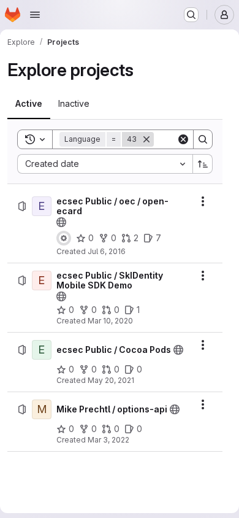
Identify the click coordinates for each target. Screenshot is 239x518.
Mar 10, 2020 (110, 320)
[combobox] (104, 164)
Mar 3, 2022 (108, 439)
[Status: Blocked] (63, 238)
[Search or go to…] (191, 14)
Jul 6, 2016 (107, 251)
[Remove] (146, 139)
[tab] (28, 103)
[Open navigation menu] (35, 15)
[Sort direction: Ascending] (203, 164)
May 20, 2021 (111, 380)
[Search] (203, 139)
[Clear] (183, 139)
